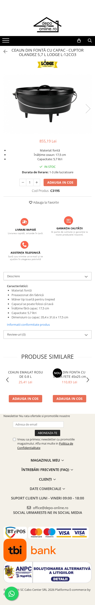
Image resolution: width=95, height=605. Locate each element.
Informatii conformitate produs (28, 324)
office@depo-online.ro (50, 507)
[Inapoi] (3, 51)
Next (88, 108)
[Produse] (6, 41)
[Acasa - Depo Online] (47, 25)
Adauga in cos (60, 182)
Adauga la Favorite (45, 202)
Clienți (46, 479)
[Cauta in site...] (90, 40)
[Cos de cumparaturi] (79, 40)
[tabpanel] (47, 104)
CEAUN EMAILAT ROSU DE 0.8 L (25, 374)
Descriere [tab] (13, 276)
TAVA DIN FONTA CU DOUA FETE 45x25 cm (69, 374)
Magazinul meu (46, 460)
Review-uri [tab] (16, 334)
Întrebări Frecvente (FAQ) (45, 469)
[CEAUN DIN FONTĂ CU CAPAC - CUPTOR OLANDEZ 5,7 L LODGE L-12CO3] (47, 104)
